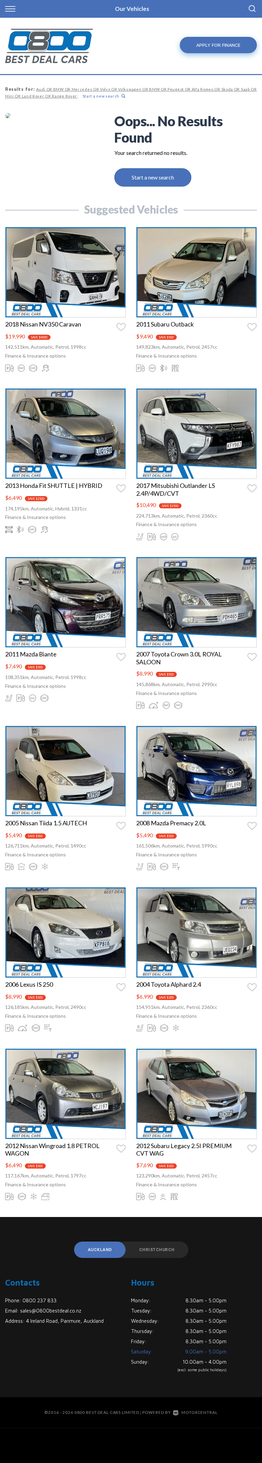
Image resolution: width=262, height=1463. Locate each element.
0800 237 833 (40, 1300)
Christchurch (157, 1249)
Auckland (100, 1249)
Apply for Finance (218, 45)
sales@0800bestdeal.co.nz (50, 1311)
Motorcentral (199, 1412)
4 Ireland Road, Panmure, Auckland (65, 1321)
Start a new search (101, 96)
